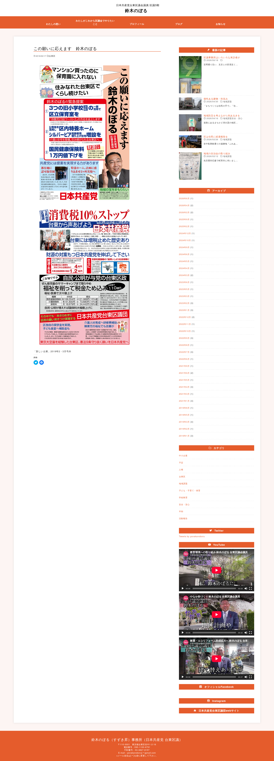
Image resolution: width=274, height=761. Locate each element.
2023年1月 (184, 310)
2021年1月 (184, 400)
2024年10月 (185, 240)
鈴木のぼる (137, 8)
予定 (181, 462)
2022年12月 (185, 317)
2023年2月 (184, 303)
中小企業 (183, 455)
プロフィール (137, 24)
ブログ (179, 24)
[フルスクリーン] (250, 588)
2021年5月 (184, 379)
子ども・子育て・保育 (189, 490)
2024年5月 (184, 261)
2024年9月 (184, 247)
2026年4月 (184, 205)
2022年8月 (184, 345)
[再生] (182, 588)
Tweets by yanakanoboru (192, 536)
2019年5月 (184, 414)
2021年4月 (184, 386)
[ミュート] (245, 588)
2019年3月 (184, 421)
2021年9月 (184, 365)
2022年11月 (185, 324)
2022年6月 (184, 358)
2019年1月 (184, 435)
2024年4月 (184, 268)
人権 (181, 469)
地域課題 (183, 483)
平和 (181, 511)
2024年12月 (185, 233)
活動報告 (183, 518)
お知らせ (220, 24)
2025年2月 (184, 226)
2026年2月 (184, 212)
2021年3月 (184, 393)
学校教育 (183, 497)
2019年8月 (184, 407)
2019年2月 (184, 428)
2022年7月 (184, 352)
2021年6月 (184, 372)
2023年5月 (184, 289)
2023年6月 (184, 282)
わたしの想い (53, 24)
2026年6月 (184, 198)
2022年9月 (184, 338)
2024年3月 (184, 275)
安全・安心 (184, 504)
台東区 (182, 476)
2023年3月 (184, 296)
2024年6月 (184, 254)
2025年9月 (184, 219)
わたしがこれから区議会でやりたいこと (95, 22)
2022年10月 (185, 331)
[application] (216, 570)
